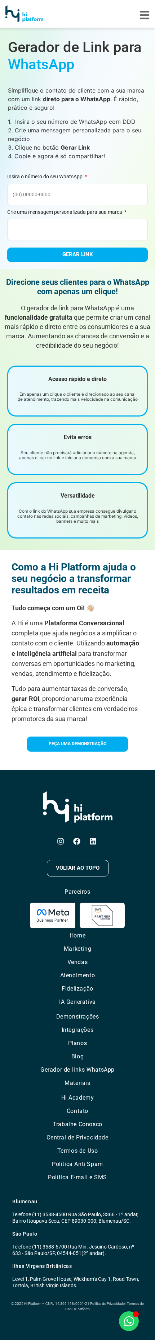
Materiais (77, 1083)
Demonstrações (77, 1016)
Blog (77, 1056)
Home (77, 935)
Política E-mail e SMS (77, 1177)
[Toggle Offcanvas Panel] (145, 16)
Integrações (78, 1029)
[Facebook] (77, 841)
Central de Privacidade (77, 1137)
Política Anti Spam (77, 1164)
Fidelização (77, 988)
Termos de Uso (77, 1150)
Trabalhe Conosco (77, 1124)
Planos (77, 1043)
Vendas (77, 962)
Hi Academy (77, 1097)
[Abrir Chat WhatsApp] (129, 1321)
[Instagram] (60, 841)
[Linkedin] (93, 841)
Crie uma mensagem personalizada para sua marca (65, 212)
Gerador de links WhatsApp (77, 1069)
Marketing (77, 948)
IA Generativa (77, 1001)
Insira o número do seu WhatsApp (45, 176)
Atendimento (77, 975)
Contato (77, 1111)
